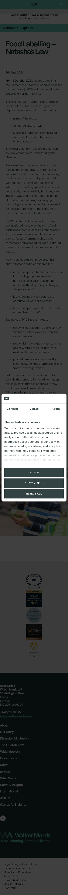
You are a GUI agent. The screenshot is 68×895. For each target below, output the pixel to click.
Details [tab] (34, 408)
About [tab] (56, 408)
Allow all (34, 472)
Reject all (34, 493)
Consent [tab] (12, 408)
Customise (32, 483)
